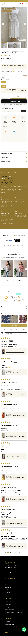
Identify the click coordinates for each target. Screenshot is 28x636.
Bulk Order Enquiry (9, 624)
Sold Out (19, 96)
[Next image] (25, 24)
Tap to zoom (22, 39)
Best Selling (7, 589)
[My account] (24, 3)
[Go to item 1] (5, 319)
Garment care (14, 157)
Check (23, 111)
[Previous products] (2, 269)
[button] (14, 304)
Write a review (14, 325)
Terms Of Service (9, 601)
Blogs (6, 584)
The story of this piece (14, 153)
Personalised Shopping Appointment (13, 626)
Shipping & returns (14, 161)
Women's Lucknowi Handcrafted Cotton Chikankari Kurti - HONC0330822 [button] (15, 352)
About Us (7, 581)
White (3, 86)
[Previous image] (3, 24)
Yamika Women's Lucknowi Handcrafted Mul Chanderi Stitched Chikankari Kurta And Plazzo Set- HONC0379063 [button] (15, 499)
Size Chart (7, 621)
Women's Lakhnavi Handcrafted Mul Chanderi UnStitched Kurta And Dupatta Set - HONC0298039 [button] (15, 523)
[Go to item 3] (23, 319)
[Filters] (2, 333)
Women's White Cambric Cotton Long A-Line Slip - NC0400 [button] (15, 372)
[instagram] (5, 573)
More (23, 299)
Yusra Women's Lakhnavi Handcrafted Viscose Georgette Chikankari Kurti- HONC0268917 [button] (14, 546)
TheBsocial (13, 634)
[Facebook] (8, 573)
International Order (15, 101)
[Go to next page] (22, 552)
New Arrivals (8, 587)
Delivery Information (9, 607)
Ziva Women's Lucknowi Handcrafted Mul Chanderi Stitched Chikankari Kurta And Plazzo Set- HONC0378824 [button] (15, 415)
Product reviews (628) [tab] (7, 329)
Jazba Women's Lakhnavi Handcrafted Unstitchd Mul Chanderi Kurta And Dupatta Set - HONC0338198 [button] (15, 456)
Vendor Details (14, 165)
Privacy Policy (8, 604)
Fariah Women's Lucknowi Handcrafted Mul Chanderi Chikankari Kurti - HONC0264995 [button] (15, 477)
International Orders (9, 609)
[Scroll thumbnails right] (25, 319)
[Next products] (26, 269)
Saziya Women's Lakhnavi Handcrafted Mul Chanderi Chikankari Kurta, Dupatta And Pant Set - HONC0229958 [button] (15, 436)
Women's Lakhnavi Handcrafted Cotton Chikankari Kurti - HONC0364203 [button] (15, 394)
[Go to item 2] (14, 319)
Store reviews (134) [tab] (20, 329)
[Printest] (10, 573)
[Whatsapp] (24, 629)
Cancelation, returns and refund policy (14, 612)
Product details (14, 146)
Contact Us (7, 592)
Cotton (3, 81)
